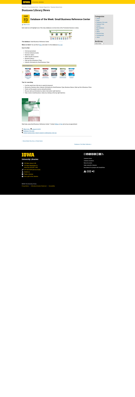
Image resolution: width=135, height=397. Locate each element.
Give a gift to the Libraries (31, 176)
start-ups (54, 132)
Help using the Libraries (90, 165)
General (98, 26)
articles (25, 132)
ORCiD (98, 31)
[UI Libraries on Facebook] (87, 155)
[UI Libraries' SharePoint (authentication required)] (93, 172)
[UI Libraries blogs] (102, 155)
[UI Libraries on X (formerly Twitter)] (90, 155)
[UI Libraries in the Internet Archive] (85, 172)
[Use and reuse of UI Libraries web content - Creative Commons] (89, 172)
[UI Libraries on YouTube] (97, 155)
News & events (88, 163)
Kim (61, 124)
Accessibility (52, 186)
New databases (100, 28)
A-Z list (60, 45)
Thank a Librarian (28, 174)
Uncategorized (100, 35)
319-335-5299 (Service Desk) (32, 169)
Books (98, 20)
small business (48, 132)
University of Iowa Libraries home (30, 7)
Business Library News (36, 10)
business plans (31, 132)
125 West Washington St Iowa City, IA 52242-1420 (31, 166)
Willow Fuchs (26, 24)
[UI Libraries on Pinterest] (92, 155)
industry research (39, 132)
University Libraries (38, 2)
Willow (57, 124)
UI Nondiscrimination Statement (39, 186)
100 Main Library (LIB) (30, 163)
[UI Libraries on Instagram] (85, 155)
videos (98, 37)
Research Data (100, 33)
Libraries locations (89, 160)
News (97, 29)
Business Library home (56, 7)
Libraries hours (88, 158)
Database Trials (100, 24)
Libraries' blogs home (44, 7)
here (40, 45)
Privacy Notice (25, 186)
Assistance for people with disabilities (94, 167)
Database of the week (28, 131)
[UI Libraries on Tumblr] (95, 155)
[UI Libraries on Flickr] (100, 155)
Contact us (27, 172)
